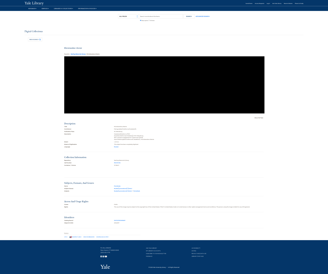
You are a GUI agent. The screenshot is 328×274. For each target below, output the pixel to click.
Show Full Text (259, 117)
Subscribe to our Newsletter (156, 253)
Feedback (149, 256)
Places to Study (299, 3)
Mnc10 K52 (117, 162)
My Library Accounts (153, 251)
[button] (188, 16)
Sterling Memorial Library (78, 54)
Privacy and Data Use (199, 253)
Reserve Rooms (288, 3)
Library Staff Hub (197, 256)
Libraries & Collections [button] (63, 8)
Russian (116, 146)
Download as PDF (102, 237)
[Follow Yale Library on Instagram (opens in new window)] (103, 256)
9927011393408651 (119, 220)
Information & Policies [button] (86, 8)
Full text (152, 20)
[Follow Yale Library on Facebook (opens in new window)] (101, 256)
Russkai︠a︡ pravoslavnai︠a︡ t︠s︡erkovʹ (123, 188)
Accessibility (196, 248)
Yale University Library (45, 3)
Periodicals (117, 186)
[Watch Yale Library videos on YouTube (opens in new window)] (106, 256)
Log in (268, 3)
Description (144, 20)
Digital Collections (34, 31)
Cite (65, 237)
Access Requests (259, 3)
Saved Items (249, 3)
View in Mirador (88, 237)
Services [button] (45, 8)
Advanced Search (203, 16)
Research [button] (31, 8)
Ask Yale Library (276, 3)
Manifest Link (76, 237)
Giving (194, 251)
